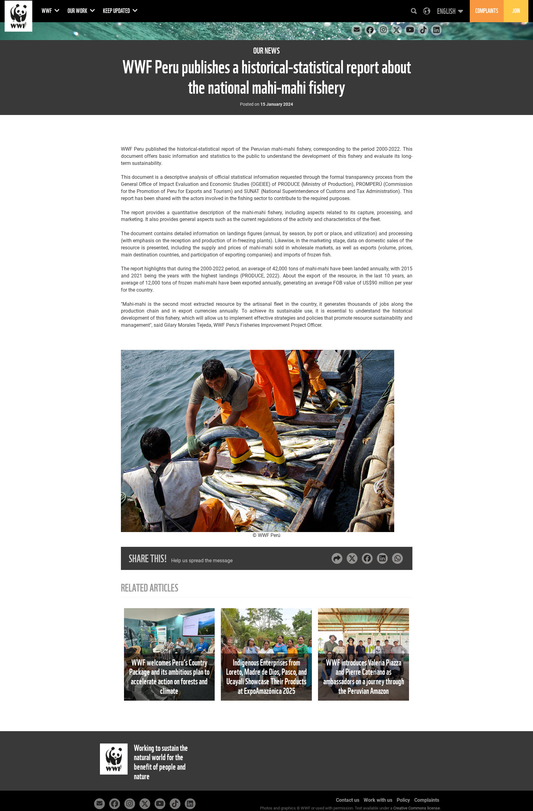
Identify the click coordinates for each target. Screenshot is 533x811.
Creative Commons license (416, 808)
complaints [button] (486, 10)
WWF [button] (47, 10)
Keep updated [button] (117, 10)
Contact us (347, 800)
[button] (449, 11)
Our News (266, 51)
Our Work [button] (78, 10)
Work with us (378, 800)
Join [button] (516, 10)
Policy (403, 800)
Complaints (426, 800)
